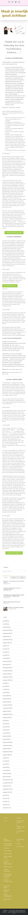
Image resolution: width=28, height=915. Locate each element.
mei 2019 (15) (6, 726)
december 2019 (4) (7, 705)
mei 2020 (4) (6, 689)
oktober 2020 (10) (7, 673)
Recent (14, 577)
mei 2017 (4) (6, 801)
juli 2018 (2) (6, 758)
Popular (6, 577)
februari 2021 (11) (7, 661)
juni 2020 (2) (6, 686)
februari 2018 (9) (7, 773)
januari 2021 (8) (7, 664)
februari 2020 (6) (7, 698)
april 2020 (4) (6, 692)
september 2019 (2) (8, 714)
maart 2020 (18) (7, 695)
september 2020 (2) (8, 677)
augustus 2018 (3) (7, 754)
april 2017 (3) (6, 804)
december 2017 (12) (8, 779)
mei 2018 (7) (6, 764)
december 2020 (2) (7, 667)
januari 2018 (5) (7, 776)
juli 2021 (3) (6, 645)
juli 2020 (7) (6, 683)
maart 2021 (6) (6, 658)
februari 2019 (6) (7, 736)
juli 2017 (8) (6, 795)
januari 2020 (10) (7, 701)
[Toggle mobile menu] (25, 9)
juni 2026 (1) (6, 621)
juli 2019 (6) (6, 720)
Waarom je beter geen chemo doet (11, 601)
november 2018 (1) (7, 745)
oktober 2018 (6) (7, 748)
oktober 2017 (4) (7, 786)
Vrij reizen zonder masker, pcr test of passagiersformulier (12, 588)
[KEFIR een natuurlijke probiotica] (5, 607)
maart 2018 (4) (6, 770)
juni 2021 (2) (6, 649)
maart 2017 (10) (7, 807)
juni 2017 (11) (6, 798)
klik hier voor (5, 369)
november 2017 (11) (8, 782)
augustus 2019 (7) (7, 717)
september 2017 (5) (8, 789)
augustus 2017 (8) (7, 792)
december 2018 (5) (7, 742)
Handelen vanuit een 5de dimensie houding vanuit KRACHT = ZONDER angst (13, 595)
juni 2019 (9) (6, 723)
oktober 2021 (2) (7, 636)
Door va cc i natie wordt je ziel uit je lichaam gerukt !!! (13, 582)
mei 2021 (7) (6, 652)
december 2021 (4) (7, 633)
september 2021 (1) (8, 639)
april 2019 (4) (6, 729)
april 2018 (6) (6, 767)
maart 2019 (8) (6, 733)
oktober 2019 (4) (7, 711)
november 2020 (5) (7, 670)
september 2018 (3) (8, 751)
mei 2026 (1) (6, 624)
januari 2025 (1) (7, 627)
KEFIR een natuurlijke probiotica (16, 607)
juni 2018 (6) (6, 761)
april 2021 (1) (6, 655)
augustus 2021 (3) (7, 642)
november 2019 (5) (7, 708)
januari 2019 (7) (7, 739)
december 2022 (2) (7, 630)
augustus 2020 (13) (7, 680)
